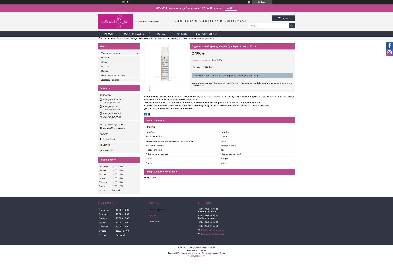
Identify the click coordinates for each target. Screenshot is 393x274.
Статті (104, 62)
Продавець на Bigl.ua (196, 250)
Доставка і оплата (206, 34)
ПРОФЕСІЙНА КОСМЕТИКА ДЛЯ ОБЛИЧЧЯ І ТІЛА (132, 38)
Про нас (160, 34)
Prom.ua (211, 248)
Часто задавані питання (113, 75)
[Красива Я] (115, 28)
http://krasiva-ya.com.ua (114, 124)
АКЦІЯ (230, 8)
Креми (184, 38)
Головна (109, 34)
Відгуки (104, 71)
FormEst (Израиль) (168, 38)
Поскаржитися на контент (189, 253)
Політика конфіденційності (214, 253)
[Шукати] (292, 25)
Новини (105, 57)
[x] (149, 114)
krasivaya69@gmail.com (114, 128)
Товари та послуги (133, 34)
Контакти (182, 34)
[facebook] (145, 114)
